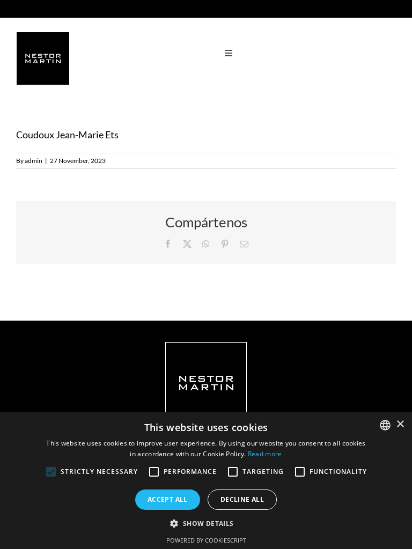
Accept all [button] (168, 499)
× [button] (400, 424)
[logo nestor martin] (43, 36)
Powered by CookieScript (206, 540)
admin (33, 161)
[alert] (206, 480)
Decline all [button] (242, 499)
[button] (205, 523)
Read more (265, 453)
